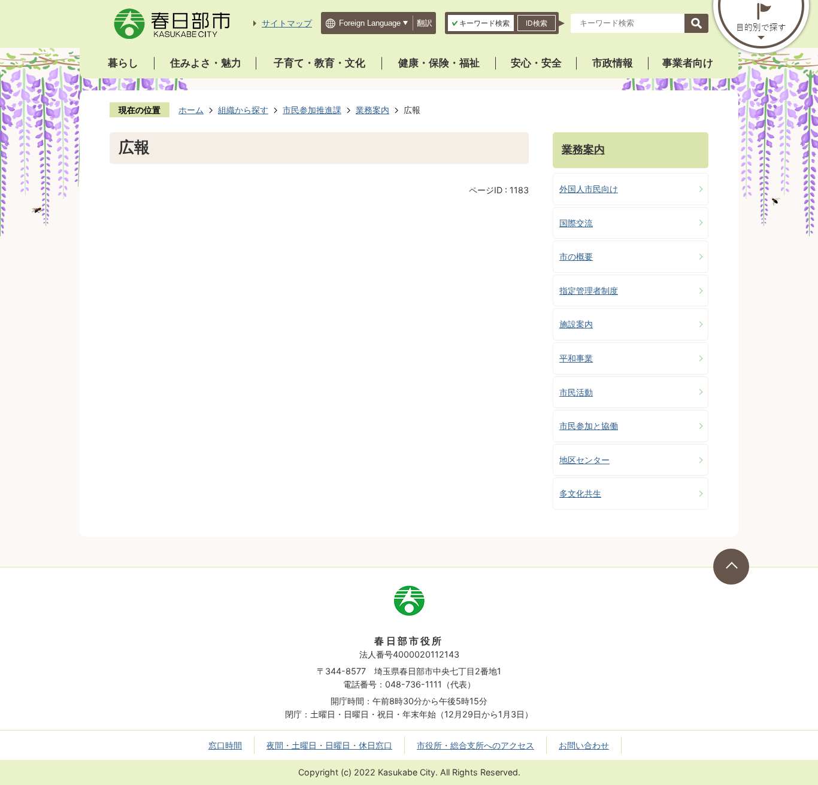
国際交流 (576, 223)
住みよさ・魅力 (205, 63)
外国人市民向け (588, 189)
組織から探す (243, 110)
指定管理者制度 (588, 290)
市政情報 (612, 63)
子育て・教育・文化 (319, 63)
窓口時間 (225, 745)
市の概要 (576, 256)
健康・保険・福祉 (439, 63)
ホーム (191, 110)
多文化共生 (580, 493)
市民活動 (576, 392)
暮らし (123, 63)
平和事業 (576, 358)
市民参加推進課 (312, 110)
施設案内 (576, 324)
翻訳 (424, 23)
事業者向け (687, 63)
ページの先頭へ (731, 567)
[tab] (481, 23)
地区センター (584, 460)
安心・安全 (536, 63)
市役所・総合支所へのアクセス (475, 745)
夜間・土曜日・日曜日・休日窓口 (329, 745)
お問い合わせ (584, 745)
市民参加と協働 (588, 426)
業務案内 (372, 110)
